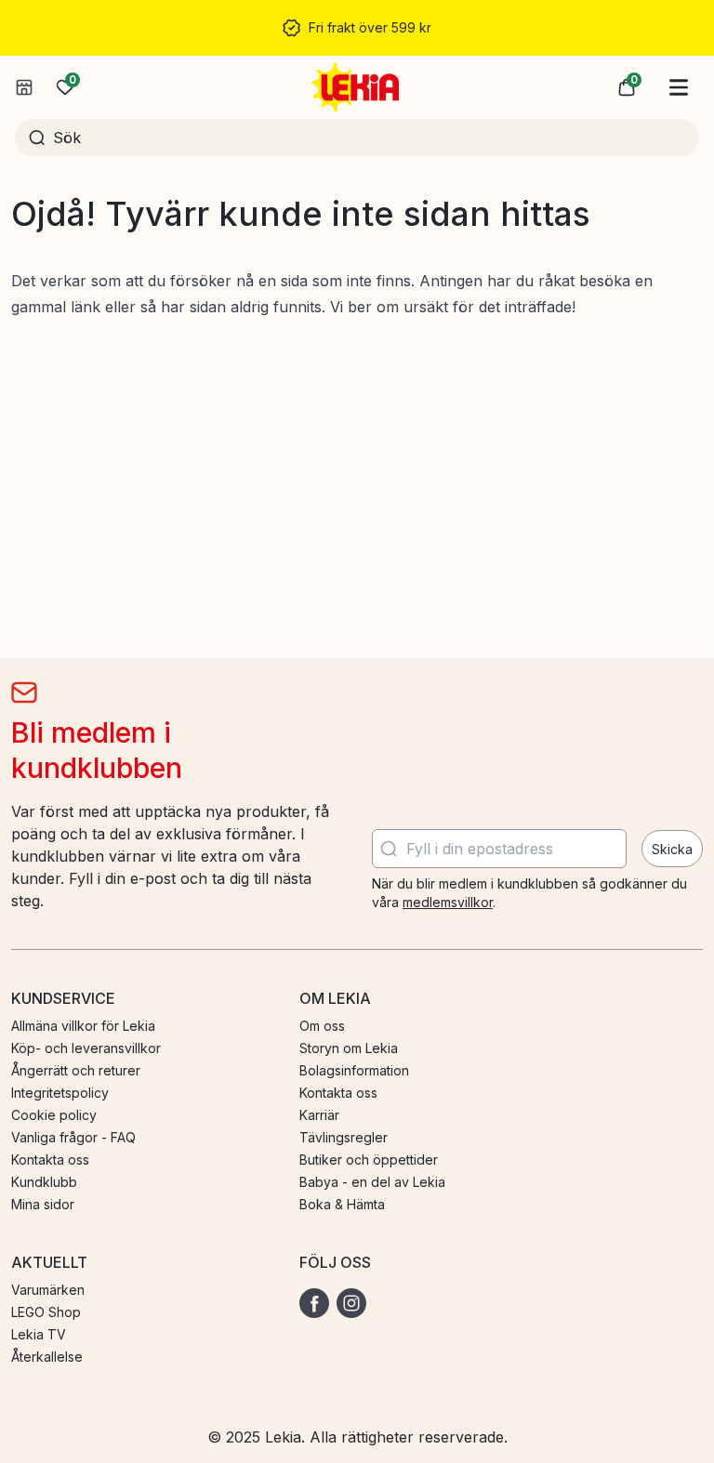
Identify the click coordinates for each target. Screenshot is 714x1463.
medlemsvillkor (448, 902)
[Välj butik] (24, 87)
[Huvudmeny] (678, 87)
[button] (626, 87)
